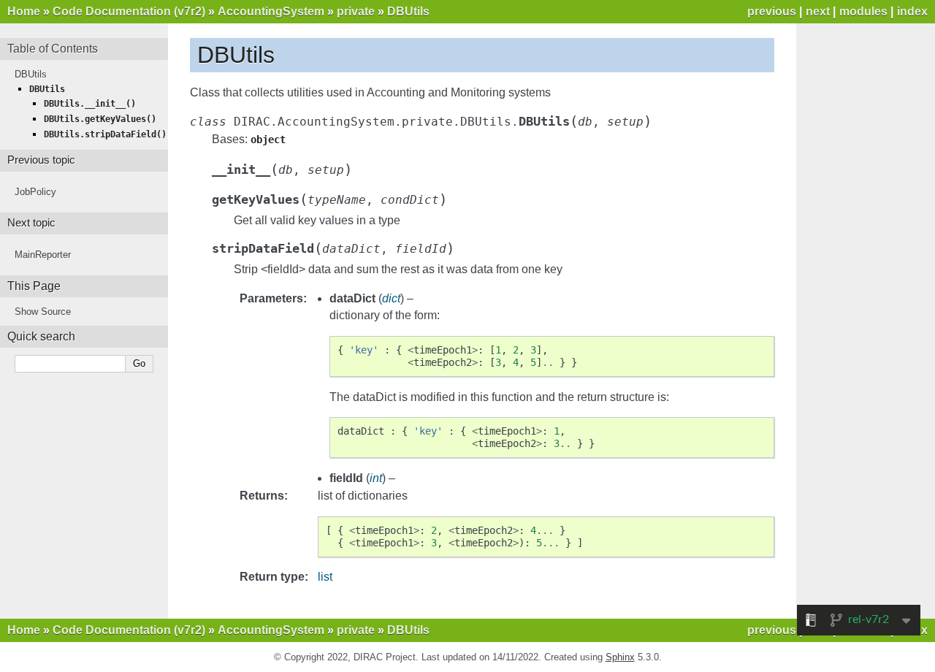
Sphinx (620, 657)
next (818, 11)
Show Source (43, 311)
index (912, 11)
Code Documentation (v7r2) (129, 11)
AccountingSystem (271, 11)
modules (863, 11)
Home (23, 11)
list (325, 576)
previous (771, 11)
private (356, 11)
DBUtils (408, 11)
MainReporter (43, 254)
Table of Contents (52, 48)
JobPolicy (35, 191)
